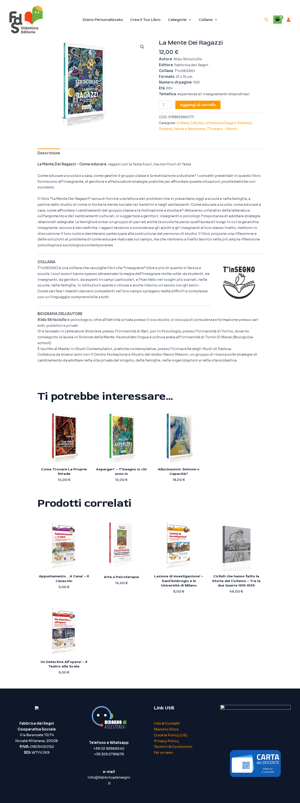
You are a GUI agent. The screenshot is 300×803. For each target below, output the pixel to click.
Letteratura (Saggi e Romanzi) (227, 123)
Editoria (197, 123)
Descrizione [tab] (49, 153)
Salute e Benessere (189, 129)
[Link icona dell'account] (288, 20)
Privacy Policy (166, 741)
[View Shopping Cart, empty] (277, 19)
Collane (206, 19)
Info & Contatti (167, 723)
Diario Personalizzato (103, 19)
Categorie (177, 19)
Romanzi (165, 129)
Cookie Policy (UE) (170, 735)
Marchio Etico (166, 729)
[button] (189, 19)
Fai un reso (163, 752)
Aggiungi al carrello (198, 105)
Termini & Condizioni (173, 746)
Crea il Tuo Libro (145, 19)
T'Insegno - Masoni (222, 129)
